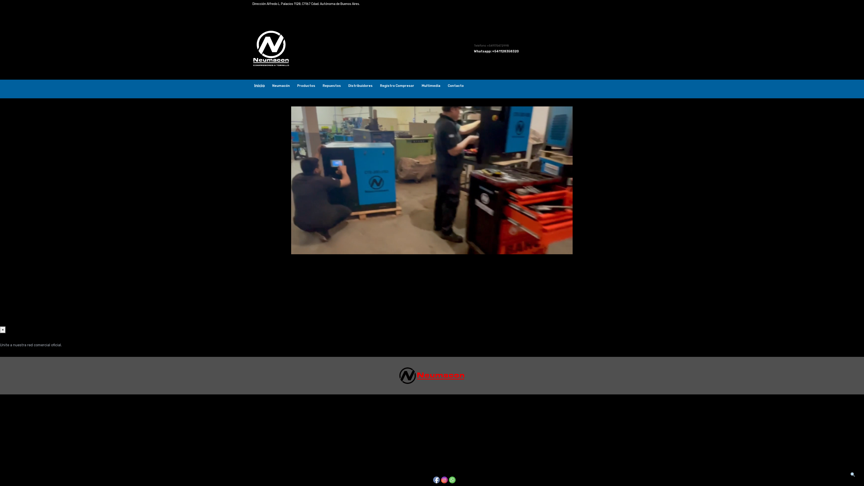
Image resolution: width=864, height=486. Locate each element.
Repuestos (332, 86)
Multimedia (431, 86)
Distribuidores (360, 86)
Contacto (456, 86)
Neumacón (281, 86)
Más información (14, 354)
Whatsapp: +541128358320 (496, 51)
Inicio (259, 85)
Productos (306, 86)
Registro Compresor (397, 86)
